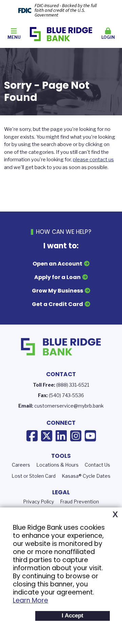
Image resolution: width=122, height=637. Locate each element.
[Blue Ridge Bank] (61, 34)
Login (108, 37)
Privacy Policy (38, 501)
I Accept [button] (72, 615)
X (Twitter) (46, 436)
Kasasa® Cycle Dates (86, 476)
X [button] (115, 514)
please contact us (93, 160)
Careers (21, 465)
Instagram (75, 436)
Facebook (32, 436)
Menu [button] (14, 37)
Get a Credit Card (57, 304)
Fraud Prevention (79, 501)
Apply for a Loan (57, 277)
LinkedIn (61, 436)
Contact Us (97, 465)
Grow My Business (57, 291)
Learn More (30, 600)
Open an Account (57, 264)
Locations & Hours (57, 465)
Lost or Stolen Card (34, 476)
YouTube (90, 436)
